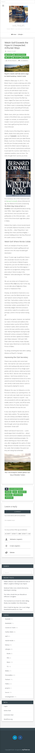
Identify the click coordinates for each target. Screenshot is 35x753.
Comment (17, 511)
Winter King (9, 497)
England (8, 491)
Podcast (7, 679)
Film (8, 658)
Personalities (9, 675)
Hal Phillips (18, 25)
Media (7, 671)
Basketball (8, 623)
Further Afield (9, 632)
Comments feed (8, 715)
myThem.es (26, 749)
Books (9, 54)
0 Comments (24, 60)
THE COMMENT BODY (9, 520)
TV (7, 666)
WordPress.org (8, 719)
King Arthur (22, 491)
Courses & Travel (20, 54)
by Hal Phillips (12, 60)
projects (7, 688)
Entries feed (7, 710)
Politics (7, 684)
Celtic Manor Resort (16, 488)
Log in (5, 706)
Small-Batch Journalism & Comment (18, 29)
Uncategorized (9, 697)
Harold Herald (9, 640)
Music (8, 662)
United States (18, 494)
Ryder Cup (9, 494)
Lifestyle (20, 34)
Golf (8, 57)
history (17, 57)
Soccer (7, 692)
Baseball (7, 619)
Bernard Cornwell (11, 201)
